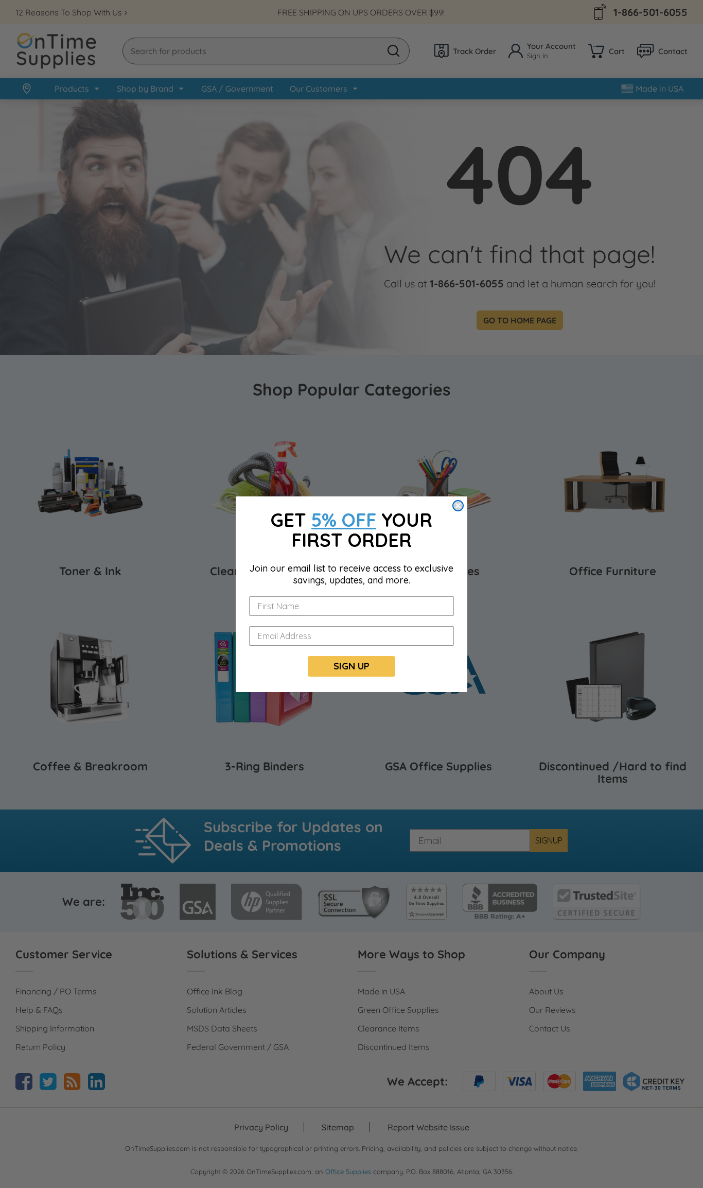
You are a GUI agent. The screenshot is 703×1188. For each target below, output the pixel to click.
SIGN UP (351, 666)
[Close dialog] (458, 506)
